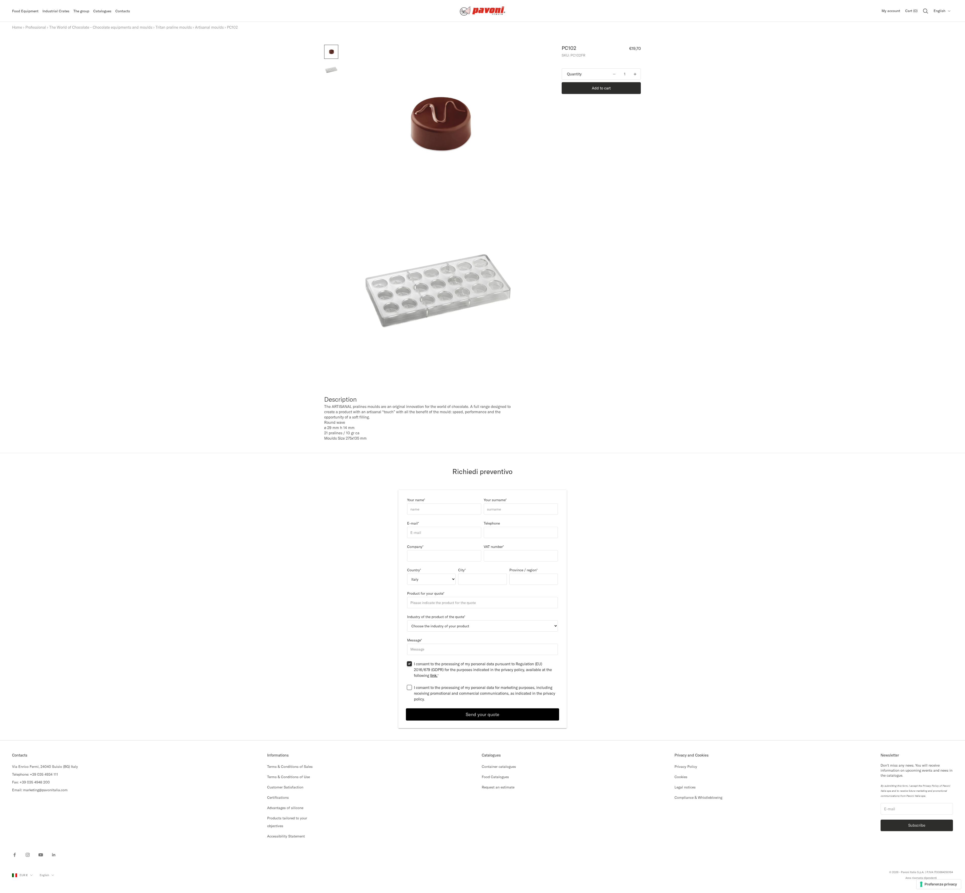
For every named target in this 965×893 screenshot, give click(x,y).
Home (17, 27)
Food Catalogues (495, 777)
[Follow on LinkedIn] (53, 854)
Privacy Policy (685, 766)
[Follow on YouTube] (40, 854)
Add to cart (601, 88)
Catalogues (102, 11)
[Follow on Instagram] (27, 854)
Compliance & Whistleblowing (698, 797)
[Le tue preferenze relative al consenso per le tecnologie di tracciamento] (938, 884)
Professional (35, 27)
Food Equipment (25, 11)
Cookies (680, 777)
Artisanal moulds (209, 27)
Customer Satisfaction (285, 787)
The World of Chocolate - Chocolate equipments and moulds (100, 27)
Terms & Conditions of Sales (290, 766)
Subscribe (916, 825)
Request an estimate (498, 787)
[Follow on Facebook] (14, 854)
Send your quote (482, 714)
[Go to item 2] (331, 70)
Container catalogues (499, 766)
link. (434, 675)
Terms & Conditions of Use (288, 777)
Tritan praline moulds (174, 27)
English (939, 11)
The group (81, 11)
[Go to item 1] (331, 52)
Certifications (278, 797)
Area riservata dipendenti (921, 878)
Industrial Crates (55, 11)
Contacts (122, 11)
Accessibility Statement (286, 836)
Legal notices (685, 787)
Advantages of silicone (285, 808)
